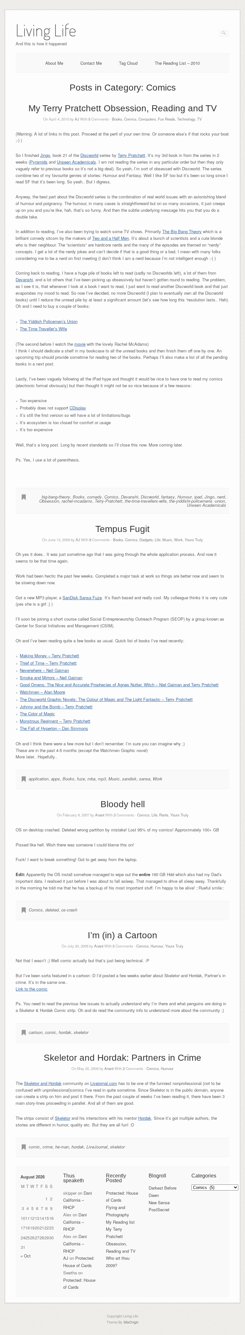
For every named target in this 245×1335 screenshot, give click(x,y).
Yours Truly (194, 539)
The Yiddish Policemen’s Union (49, 321)
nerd (221, 497)
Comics (130, 119)
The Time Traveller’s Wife (43, 329)
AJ (77, 119)
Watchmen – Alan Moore (42, 692)
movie (79, 344)
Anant (99, 814)
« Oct (25, 1256)
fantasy (168, 497)
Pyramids (39, 162)
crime (47, 1147)
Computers (147, 119)
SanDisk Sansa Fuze (82, 597)
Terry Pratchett (131, 155)
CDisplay (78, 408)
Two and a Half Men (110, 238)
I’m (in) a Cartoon (122, 935)
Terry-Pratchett (108, 501)
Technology (186, 119)
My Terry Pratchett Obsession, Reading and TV (122, 108)
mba (91, 779)
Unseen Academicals (76, 162)
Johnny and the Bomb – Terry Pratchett (56, 707)
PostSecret (159, 1209)
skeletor (81, 1032)
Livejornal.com (103, 1083)
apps (55, 779)
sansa (144, 779)
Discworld (89, 155)
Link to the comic (32, 989)
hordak (65, 1032)
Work (178, 539)
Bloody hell (122, 804)
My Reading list (120, 1222)
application (38, 779)
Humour (184, 497)
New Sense (159, 1202)
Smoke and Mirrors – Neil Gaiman (51, 678)
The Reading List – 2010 (177, 63)
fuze (81, 779)
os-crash (69, 910)
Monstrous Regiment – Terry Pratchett (55, 721)
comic (50, 1032)
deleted (52, 910)
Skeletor (62, 1118)
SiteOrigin (130, 1321)
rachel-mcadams (77, 501)
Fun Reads (166, 119)
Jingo (45, 155)
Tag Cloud (128, 63)
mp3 (102, 779)
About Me (54, 63)
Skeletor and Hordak (43, 1083)
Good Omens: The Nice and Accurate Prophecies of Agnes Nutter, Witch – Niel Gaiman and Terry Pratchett (119, 685)
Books (117, 119)
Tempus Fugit (122, 529)
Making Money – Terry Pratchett (49, 656)
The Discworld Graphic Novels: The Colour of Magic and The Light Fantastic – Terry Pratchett (106, 699)
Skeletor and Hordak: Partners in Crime (122, 1058)
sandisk (129, 779)
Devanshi (24, 280)
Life (157, 539)
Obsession (49, 501)
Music (167, 539)
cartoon (35, 1032)
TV (199, 119)
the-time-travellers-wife (146, 501)
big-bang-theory (56, 497)
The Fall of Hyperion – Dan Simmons (54, 728)
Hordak (144, 1118)
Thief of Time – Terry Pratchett (48, 663)
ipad (198, 497)
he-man (62, 1147)
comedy (94, 497)
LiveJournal (97, 1147)
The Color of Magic (37, 714)
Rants (163, 814)
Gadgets (146, 539)
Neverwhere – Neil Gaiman (44, 670)
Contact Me (91, 63)
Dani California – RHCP (77, 1200)
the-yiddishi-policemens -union (197, 501)
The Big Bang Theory (182, 231)
